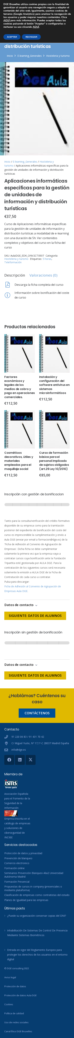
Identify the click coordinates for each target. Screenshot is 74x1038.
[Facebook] (9, 760)
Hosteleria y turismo (58, 55)
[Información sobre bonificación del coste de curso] (9, 295)
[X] (31, 760)
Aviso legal (10, 977)
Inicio (10, 55)
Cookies (8, 1004)
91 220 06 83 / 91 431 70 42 (27, 736)
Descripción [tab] (14, 275)
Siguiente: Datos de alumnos (35, 615)
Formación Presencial (16, 881)
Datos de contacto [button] (19, 605)
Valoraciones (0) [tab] (43, 275)
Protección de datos (15, 986)
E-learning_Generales (29, 55)
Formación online (14, 868)
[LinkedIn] (20, 760)
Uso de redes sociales (16, 1022)
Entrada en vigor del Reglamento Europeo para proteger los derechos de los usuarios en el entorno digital (37, 954)
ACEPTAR (12, 36)
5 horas (47, 259)
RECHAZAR (31, 36)
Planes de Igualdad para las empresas (26, 900)
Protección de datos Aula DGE (20, 995)
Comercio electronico (16, 863)
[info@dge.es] (7, 750)
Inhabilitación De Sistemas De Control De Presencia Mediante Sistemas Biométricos (37, 933)
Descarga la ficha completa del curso (39, 285)
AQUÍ (6, 20)
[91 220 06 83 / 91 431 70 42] (7, 737)
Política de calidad (14, 1013)
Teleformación (13, 262)
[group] (37, 508)
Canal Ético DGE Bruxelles (18, 1031)
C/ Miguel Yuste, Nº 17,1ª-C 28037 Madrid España (40, 743)
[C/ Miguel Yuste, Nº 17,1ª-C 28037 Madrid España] (7, 743)
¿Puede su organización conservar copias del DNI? (36, 915)
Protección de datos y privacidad (23, 853)
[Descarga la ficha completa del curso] (9, 285)
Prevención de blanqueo (18, 858)
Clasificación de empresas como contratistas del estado (37, 895)
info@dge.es (18, 749)
